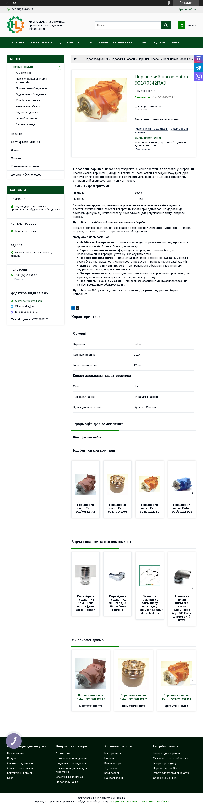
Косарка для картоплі (166, 753)
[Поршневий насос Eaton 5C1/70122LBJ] (150, 481)
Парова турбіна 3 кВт (166, 768)
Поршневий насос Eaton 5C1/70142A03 (117, 508)
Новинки (16, 133)
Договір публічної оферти (27, 174)
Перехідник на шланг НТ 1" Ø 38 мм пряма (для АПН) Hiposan (85, 603)
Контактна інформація (25, 166)
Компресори (112, 772)
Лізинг (15, 150)
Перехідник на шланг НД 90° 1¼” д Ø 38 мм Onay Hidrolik (118, 603)
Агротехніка (23, 72)
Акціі (143, 42)
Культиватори (112, 763)
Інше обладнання (26, 118)
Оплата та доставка (20, 763)
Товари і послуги (22, 66)
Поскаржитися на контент (123, 801)
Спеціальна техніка (28, 100)
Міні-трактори (113, 753)
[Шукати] (166, 25)
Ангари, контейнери (28, 106)
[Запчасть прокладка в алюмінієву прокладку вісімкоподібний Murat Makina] (150, 572)
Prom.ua (120, 798)
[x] (77, 308)
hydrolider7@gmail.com (29, 300)
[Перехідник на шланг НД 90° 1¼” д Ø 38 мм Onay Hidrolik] (117, 572)
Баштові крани (113, 777)
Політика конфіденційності (154, 801)
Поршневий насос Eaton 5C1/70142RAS (86, 508)
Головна (17, 42)
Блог (176, 42)
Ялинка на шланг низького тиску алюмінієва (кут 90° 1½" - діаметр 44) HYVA (182, 608)
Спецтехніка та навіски (70, 776)
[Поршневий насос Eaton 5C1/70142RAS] (85, 481)
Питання (16, 158)
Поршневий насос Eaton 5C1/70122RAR (182, 508)
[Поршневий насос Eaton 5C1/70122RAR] (182, 481)
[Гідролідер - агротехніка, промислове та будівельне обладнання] (15, 32)
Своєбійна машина (165, 777)
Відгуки (159, 42)
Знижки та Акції (25, 124)
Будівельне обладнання (31, 94)
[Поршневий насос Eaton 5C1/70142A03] (117, 481)
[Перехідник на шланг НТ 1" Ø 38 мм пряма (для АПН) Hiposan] (85, 572)
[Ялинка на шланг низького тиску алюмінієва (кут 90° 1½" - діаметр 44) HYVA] (182, 572)
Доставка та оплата (76, 42)
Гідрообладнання (96, 59)
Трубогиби (110, 768)
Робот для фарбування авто (171, 772)
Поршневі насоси (149, 59)
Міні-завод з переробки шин (170, 758)
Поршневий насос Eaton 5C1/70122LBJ (149, 508)
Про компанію (42, 42)
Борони (109, 758)
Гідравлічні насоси (123, 59)
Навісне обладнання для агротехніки (31, 80)
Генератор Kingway (165, 763)
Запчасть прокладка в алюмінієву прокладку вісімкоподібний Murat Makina (151, 605)
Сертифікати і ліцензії (25, 142)
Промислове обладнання (31, 88)
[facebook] (73, 308)
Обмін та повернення (115, 42)
